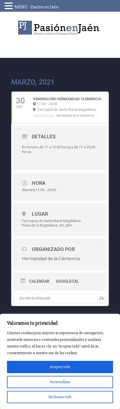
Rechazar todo (60, 397)
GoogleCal (67, 281)
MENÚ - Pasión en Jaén (36, 7)
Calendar (39, 281)
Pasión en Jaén (60, 27)
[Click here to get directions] (101, 298)
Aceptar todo (60, 366)
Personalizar (60, 382)
